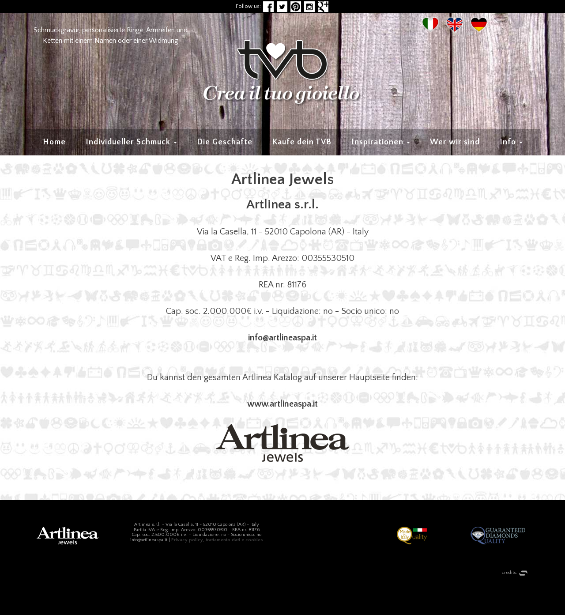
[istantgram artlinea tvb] (309, 6)
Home (54, 142)
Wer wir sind (455, 142)
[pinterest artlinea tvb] (296, 6)
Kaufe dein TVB (301, 142)
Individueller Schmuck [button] (129, 142)
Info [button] (509, 142)
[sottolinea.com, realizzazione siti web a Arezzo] (523, 573)
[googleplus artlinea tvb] (323, 6)
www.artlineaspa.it (282, 404)
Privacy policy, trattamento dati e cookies (217, 540)
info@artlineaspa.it (282, 338)
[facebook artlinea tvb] (268, 6)
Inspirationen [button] (378, 142)
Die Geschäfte (224, 142)
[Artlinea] (282, 443)
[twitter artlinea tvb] (282, 6)
